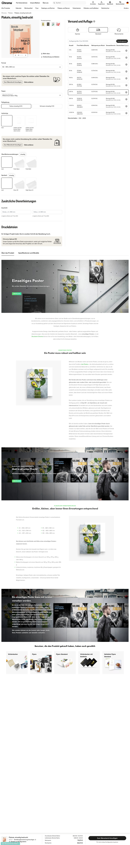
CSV (80, 118)
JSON (84, 118)
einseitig (22, 154)
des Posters (84, 364)
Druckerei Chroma (37, 336)
